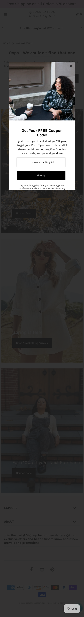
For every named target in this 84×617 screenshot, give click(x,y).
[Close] (71, 66)
